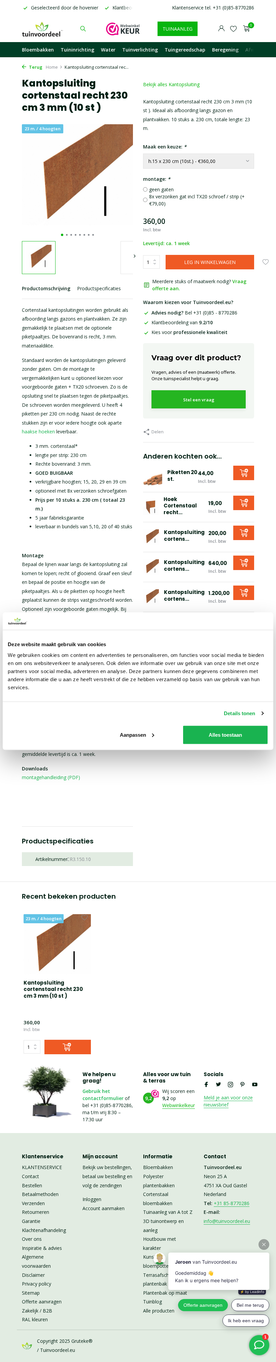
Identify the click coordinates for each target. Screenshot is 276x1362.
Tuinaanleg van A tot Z (168, 1212)
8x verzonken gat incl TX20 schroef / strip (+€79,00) (197, 200)
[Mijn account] (221, 29)
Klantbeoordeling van (182, 322)
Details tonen (239, 713)
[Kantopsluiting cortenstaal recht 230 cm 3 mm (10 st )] (57, 944)
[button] (62, 235)
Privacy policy (36, 1284)
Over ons (32, 1239)
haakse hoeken (38, 431)
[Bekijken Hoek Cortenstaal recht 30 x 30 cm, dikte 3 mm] (151, 507)
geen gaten (161, 189)
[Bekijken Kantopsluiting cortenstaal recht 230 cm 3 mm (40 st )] (151, 597)
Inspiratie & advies (42, 1248)
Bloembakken (38, 49)
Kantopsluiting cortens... (184, 535)
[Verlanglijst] (233, 28)
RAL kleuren (35, 1319)
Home (52, 67)
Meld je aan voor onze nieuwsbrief (228, 1101)
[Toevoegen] (243, 473)
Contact (30, 1176)
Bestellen (32, 1185)
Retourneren (35, 1212)
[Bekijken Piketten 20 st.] (152, 477)
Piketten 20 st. (182, 476)
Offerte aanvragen (42, 1301)
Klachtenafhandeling (44, 1230)
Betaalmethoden (40, 1194)
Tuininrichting (77, 49)
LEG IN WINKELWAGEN (210, 262)
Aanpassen (133, 734)
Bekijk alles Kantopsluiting (171, 84)
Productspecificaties (99, 288)
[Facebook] (206, 1085)
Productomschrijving (46, 288)
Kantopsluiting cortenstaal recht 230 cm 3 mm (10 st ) (53, 989)
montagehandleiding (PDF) (51, 777)
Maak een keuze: (164, 146)
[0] (245, 29)
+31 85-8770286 (231, 1203)
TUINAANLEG (178, 29)
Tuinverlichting (140, 49)
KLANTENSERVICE (42, 1167)
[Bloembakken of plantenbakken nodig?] (43, 28)
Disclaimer (33, 1275)
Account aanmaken (103, 1208)
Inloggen (91, 1199)
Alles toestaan (225, 734)
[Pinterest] (242, 1085)
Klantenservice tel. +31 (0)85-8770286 (213, 7)
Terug (35, 67)
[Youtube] (254, 1085)
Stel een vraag (198, 400)
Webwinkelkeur (178, 1105)
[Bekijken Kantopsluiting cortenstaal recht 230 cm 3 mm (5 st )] (151, 537)
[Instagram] (230, 1085)
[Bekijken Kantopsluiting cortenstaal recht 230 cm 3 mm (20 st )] (151, 567)
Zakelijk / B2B (37, 1310)
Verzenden (33, 1203)
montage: (156, 179)
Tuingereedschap (185, 49)
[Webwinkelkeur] (123, 28)
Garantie (31, 1221)
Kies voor (189, 332)
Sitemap (31, 1293)
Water (108, 49)
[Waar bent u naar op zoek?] (83, 28)
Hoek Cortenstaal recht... (180, 506)
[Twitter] (218, 1085)
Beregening (225, 49)
